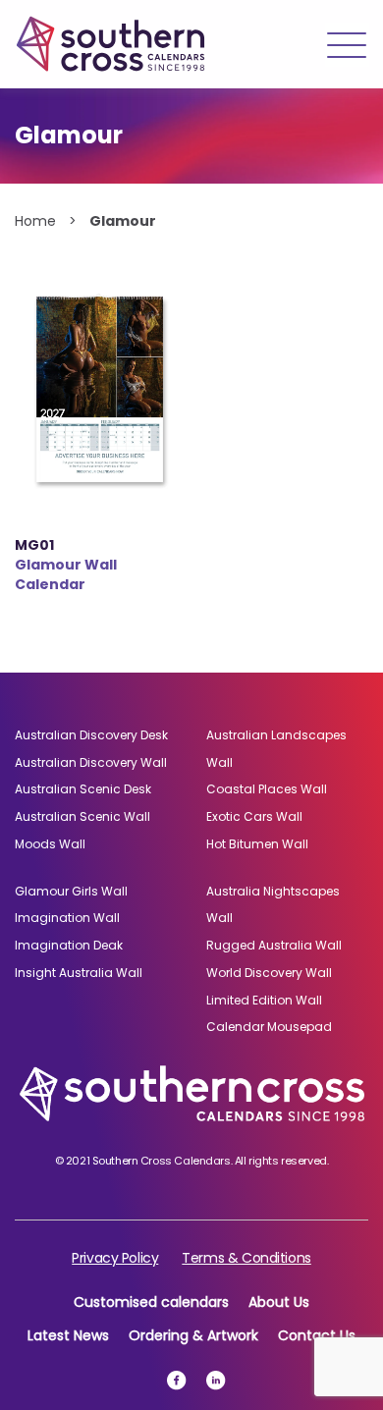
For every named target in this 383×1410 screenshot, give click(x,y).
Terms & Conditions (246, 1258)
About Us (278, 1302)
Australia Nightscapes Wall (273, 905)
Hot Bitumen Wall (257, 844)
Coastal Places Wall (266, 789)
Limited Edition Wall (264, 1000)
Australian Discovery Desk (91, 735)
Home (35, 221)
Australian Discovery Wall (91, 762)
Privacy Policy (115, 1258)
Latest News (68, 1336)
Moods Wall (50, 844)
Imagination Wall (67, 917)
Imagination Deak (69, 945)
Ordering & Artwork (193, 1336)
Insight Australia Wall (78, 972)
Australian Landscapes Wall (276, 749)
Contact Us (317, 1336)
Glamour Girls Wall (71, 891)
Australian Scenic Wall (82, 816)
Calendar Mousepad (269, 1026)
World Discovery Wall (269, 972)
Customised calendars (151, 1302)
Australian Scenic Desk (83, 789)
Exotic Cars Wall (254, 816)
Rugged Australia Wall (274, 945)
